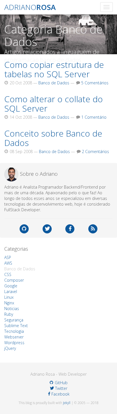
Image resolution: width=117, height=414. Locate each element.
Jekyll (66, 402)
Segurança (13, 320)
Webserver (14, 337)
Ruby (8, 314)
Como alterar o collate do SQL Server (53, 103)
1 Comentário (93, 117)
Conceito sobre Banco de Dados (53, 138)
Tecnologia (14, 331)
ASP (7, 257)
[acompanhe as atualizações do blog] (92, 228)
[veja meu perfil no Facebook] (69, 228)
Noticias (11, 308)
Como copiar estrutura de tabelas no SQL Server (54, 69)
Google (10, 285)
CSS (7, 274)
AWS (8, 263)
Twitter (60, 388)
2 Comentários (95, 151)
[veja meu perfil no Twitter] (47, 228)
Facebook (59, 394)
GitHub (61, 382)
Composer (14, 280)
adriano (30, 7)
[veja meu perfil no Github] (24, 228)
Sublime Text (16, 325)
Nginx (9, 303)
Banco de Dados (53, 82)
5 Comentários (94, 82)
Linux (9, 297)
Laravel (10, 291)
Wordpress (14, 342)
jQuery (10, 348)
